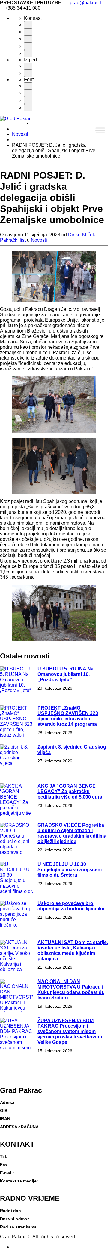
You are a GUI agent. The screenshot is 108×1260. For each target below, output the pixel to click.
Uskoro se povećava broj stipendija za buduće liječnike (71, 906)
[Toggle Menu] (100, 130)
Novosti (20, 134)
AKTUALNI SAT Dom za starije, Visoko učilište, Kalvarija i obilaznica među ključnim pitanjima (73, 950)
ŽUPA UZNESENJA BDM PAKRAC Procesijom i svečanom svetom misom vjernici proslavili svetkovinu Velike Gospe (70, 1031)
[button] (2, 1257)
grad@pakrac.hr (87, 2)
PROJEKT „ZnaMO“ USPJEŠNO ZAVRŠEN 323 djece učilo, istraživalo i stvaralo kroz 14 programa (68, 716)
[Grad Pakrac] (16, 118)
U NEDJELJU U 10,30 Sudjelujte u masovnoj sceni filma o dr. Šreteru (70, 870)
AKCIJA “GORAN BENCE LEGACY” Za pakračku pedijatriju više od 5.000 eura (70, 791)
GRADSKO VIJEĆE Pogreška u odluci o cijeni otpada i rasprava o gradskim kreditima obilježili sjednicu (72, 833)
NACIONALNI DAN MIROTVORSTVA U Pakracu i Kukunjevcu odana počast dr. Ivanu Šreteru (71, 989)
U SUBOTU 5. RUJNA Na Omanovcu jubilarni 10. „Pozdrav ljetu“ (66, 674)
